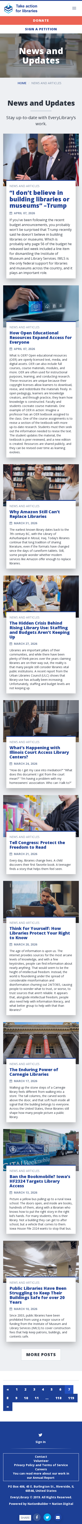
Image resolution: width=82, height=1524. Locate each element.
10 (26, 1398)
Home (22, 83)
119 (71, 1398)
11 (37, 1398)
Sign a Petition (41, 29)
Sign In (41, 1442)
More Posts (41, 1354)
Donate (41, 20)
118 (59, 1398)
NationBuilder (38, 1504)
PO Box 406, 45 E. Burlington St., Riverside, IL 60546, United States (41, 1488)
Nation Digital (62, 1504)
